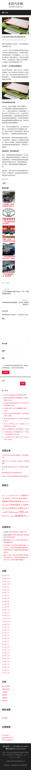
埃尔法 (24, 501)
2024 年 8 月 (5, 590)
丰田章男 (7, 498)
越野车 (17, 512)
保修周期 (4, 698)
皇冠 (10, 512)
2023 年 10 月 (6, 618)
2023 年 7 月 (5, 627)
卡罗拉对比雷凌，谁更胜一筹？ (18, 532)
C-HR (6, 495)
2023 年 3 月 (5, 638)
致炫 (14, 512)
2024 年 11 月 (6, 581)
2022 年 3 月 (5, 673)
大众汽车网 (5, 735)
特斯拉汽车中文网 (7, 737)
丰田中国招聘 (6, 686)
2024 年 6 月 (5, 595)
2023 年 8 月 (5, 624)
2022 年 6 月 (5, 664)
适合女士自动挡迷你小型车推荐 (13, 395)
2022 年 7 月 (5, 661)
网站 (3, 358)
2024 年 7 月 (5, 592)
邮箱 (3, 351)
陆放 (14, 516)
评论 (3, 318)
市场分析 (4, 700)
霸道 (28, 516)
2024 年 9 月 (5, 587)
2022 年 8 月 (5, 658)
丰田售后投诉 (6, 689)
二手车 (12, 498)
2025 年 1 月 (5, 575)
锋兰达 (6, 516)
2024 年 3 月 (5, 604)
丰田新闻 (6, 283)
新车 (18, 505)
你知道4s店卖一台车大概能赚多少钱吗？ (16, 408)
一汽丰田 (22, 495)
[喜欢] (4, 183)
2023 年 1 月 (5, 644)
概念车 (16, 508)
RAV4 (17, 495)
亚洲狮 (16, 498)
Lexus (9, 495)
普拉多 (4, 508)
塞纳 (27, 501)
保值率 (25, 498)
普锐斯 (7, 508)
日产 (22, 505)
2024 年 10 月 (6, 584)
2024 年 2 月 (5, 607)
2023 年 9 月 (5, 621)
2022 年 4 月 (5, 670)
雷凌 (25, 516)
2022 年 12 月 (6, 647)
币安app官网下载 (7, 740)
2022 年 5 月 (5, 667)
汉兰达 (25, 508)
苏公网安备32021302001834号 (16, 749)
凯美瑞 (5, 501)
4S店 (3, 495)
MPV (13, 495)
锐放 (11, 516)
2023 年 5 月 (5, 633)
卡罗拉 (11, 501)
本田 (11, 508)
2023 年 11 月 (6, 615)
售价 (19, 501)
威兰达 (3, 505)
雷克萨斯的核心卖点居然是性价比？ (12, 473)
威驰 (7, 505)
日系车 (25, 505)
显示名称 (4, 343)
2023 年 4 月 (5, 635)
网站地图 (4, 718)
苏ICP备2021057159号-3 (21, 746)
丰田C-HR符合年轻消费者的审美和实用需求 (15, 476)
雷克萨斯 (19, 516)
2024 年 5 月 (5, 598)
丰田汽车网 (15, 4)
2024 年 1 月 (5, 610)
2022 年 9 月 (5, 655)
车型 (21, 511)
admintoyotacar (22, 40)
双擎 (16, 501)
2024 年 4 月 (5, 601)
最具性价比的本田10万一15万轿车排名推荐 (16, 418)
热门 (7, 512)
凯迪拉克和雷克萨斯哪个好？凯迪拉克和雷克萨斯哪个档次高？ (16, 550)
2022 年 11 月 (6, 650)
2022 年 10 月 (6, 653)
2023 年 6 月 (5, 630)
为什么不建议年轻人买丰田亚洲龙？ (14, 429)
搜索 (3, 380)
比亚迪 (20, 508)
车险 (25, 512)
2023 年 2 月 (5, 641)
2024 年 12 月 (6, 578)
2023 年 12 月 (6, 613)
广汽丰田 (12, 505)
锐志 (9, 516)
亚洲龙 (21, 498)
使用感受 (4, 695)
